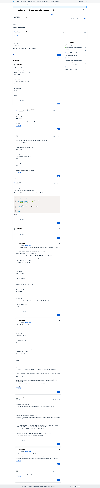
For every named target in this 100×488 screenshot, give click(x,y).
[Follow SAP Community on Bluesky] (75, 486)
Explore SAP (81, 1)
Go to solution (51, 14)
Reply (58, 103)
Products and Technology (27, 1)
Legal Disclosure (36, 486)
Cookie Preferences (51, 486)
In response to (25, 136)
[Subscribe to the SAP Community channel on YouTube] (77, 486)
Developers (39, 1)
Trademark (41, 486)
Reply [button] (59, 54)
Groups (34, 1)
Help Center (52, 1)
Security (14, 24)
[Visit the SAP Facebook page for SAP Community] (73, 486)
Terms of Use (26, 486)
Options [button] (86, 9)
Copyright (30, 486)
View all (66, 72)
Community (19, 1)
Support (45, 486)
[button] (83, 19)
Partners (43, 1)
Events (47, 1)
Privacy (21, 486)
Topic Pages (57, 1)
